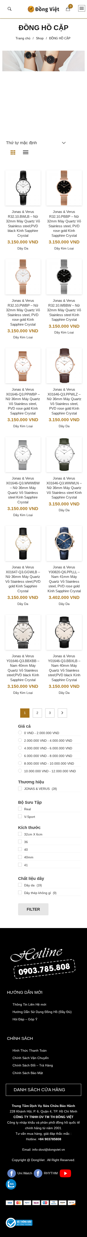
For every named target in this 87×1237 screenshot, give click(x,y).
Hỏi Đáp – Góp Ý (25, 1019)
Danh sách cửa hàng (39, 1089)
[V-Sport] (20, 816)
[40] (20, 849)
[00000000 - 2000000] (20, 732)
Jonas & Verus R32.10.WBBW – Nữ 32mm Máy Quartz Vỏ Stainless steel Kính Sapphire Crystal (64, 310)
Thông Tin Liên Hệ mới (29, 1004)
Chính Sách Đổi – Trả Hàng (33, 1065)
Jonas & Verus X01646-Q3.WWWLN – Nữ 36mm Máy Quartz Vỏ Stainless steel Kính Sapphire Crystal (64, 487)
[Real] (20, 808)
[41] (20, 864)
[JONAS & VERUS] (20, 788)
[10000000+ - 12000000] (20, 771)
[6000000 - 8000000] (20, 755)
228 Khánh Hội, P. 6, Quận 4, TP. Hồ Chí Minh (43, 1111)
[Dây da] (20, 885)
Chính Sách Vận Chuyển (31, 1058)
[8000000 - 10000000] (20, 763)
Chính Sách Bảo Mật (28, 1073)
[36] (20, 841)
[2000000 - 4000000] (20, 740)
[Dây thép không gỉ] (20, 892)
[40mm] (20, 857)
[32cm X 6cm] (20, 834)
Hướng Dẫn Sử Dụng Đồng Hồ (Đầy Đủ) (42, 1012)
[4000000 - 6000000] (20, 748)
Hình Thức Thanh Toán (30, 1050)
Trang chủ (23, 38)
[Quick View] (23, 197)
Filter (33, 909)
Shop (40, 38)
